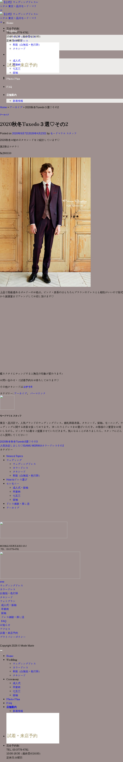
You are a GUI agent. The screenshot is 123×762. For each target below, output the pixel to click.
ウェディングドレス (24, 37)
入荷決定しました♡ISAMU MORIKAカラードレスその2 (32, 445)
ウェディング (14, 460)
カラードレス (20, 41)
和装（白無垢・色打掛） (27, 44)
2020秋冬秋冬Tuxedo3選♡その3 (19, 441)
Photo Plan (13, 79)
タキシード (19, 48)
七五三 (16, 68)
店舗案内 (11, 95)
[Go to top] (1, 650)
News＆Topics (14, 456)
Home (9, 23)
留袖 (15, 72)
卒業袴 (16, 64)
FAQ (9, 87)
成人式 (16, 60)
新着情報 (18, 101)
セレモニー (12, 483)
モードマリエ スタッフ (63, 133)
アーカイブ (16, 107)
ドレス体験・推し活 (17, 503)
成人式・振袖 (20, 487)
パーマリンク (37, 393)
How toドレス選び (16, 479)
